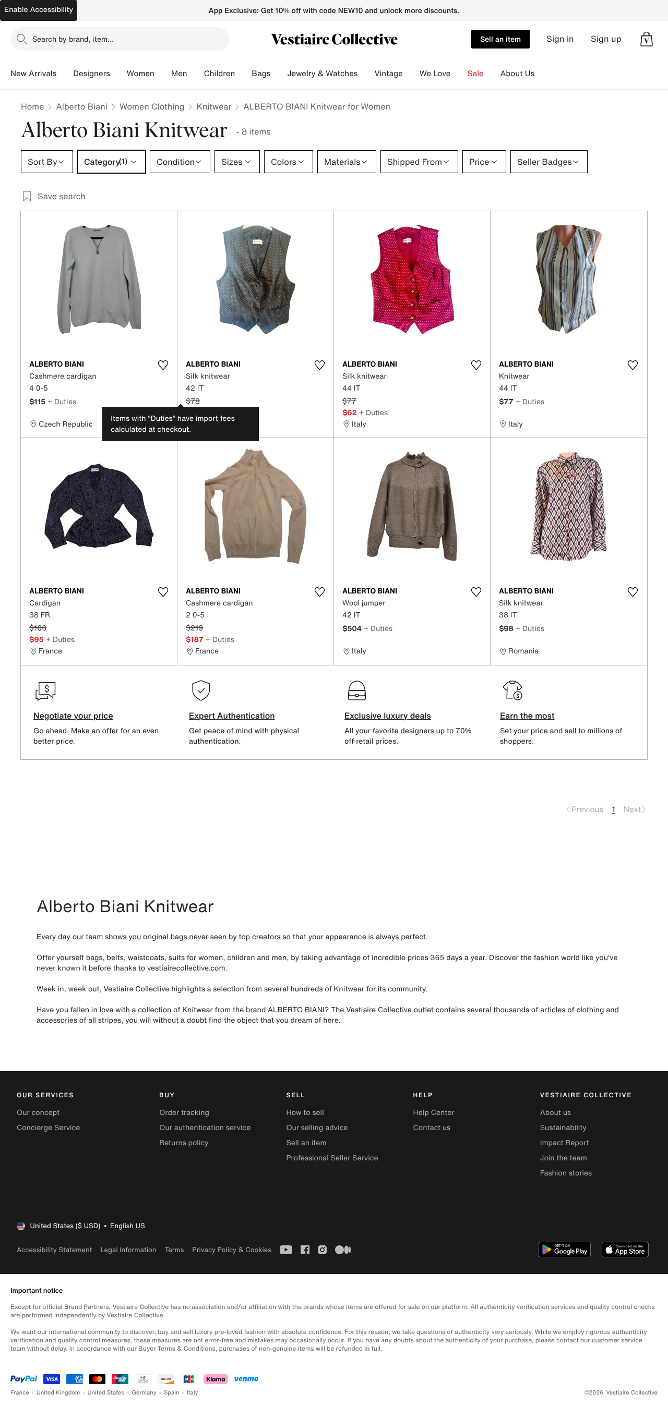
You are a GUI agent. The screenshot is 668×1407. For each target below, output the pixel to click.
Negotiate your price (73, 715)
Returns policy (183, 1142)
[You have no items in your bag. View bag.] (646, 39)
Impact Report (564, 1142)
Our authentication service (204, 1127)
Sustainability (563, 1127)
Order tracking (184, 1112)
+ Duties (61, 401)
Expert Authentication (232, 715)
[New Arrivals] (65, 73)
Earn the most (527, 715)
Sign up (606, 38)
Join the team (563, 1158)
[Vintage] (411, 73)
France (19, 1393)
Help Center (434, 1112)
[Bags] (279, 73)
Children (219, 73)
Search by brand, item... (73, 38)
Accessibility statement (54, 1250)
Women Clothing (152, 106)
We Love (435, 73)
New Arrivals (33, 73)
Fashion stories (566, 1173)
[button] (646, 39)
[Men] (196, 73)
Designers (91, 73)
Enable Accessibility (38, 9)
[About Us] (543, 73)
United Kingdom (58, 1393)
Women (140, 73)
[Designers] (118, 73)
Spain (172, 1393)
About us (555, 1112)
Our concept (38, 1112)
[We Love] (459, 73)
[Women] (163, 73)
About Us (517, 73)
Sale (476, 73)
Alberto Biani (82, 106)
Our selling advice (317, 1127)
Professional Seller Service (332, 1158)
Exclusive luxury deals (387, 715)
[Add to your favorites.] (163, 365)
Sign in (560, 38)
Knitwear (213, 106)
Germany (144, 1393)
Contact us (432, 1127)
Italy (192, 1393)
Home (32, 106)
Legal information (128, 1250)
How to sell (305, 1112)
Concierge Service (48, 1127)
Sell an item (500, 38)
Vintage (388, 73)
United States (106, 1393)
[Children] (243, 73)
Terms (174, 1250)
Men (179, 73)
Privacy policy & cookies (231, 1250)
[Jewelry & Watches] (366, 73)
